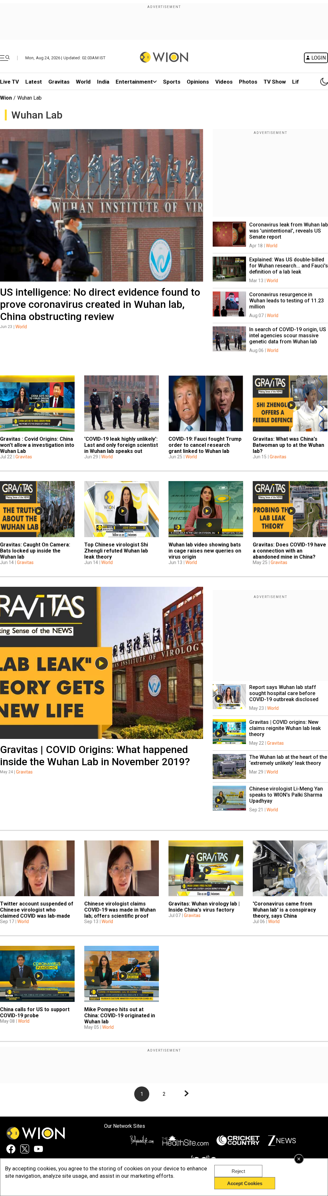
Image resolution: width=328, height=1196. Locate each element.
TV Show (275, 81)
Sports (171, 81)
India (103, 81)
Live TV (9, 81)
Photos (248, 81)
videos (224, 81)
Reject (238, 1171)
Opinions (198, 81)
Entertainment (134, 81)
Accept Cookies (244, 1183)
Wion (6, 98)
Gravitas (59, 81)
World (83, 81)
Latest (33, 81)
